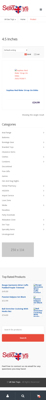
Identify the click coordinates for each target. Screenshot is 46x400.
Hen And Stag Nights (10, 181)
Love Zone (6, 200)
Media (4, 205)
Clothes (5, 157)
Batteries (5, 137)
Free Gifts (6, 171)
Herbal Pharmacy (9, 186)
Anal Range (6, 132)
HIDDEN (5, 190)
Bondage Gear (8, 142)
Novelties (6, 210)
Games (5, 176)
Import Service (8, 195)
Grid (29, 54)
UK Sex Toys (9, 19)
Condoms (6, 161)
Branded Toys (8, 147)
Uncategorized (8, 234)
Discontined (7, 166)
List (37, 54)
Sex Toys (5, 224)
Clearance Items (8, 152)
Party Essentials (8, 215)
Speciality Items (8, 229)
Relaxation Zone (8, 219)
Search (23, 338)
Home (22, 19)
